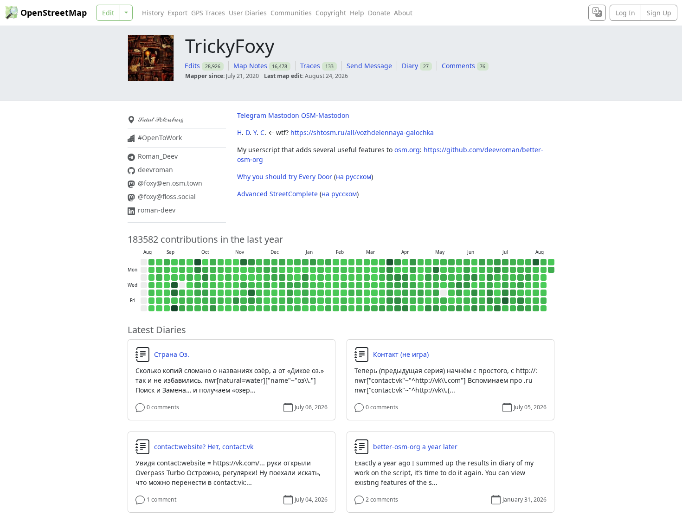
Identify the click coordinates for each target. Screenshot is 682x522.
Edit (108, 12)
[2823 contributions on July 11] (497, 308)
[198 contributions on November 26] (251, 285)
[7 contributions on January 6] (297, 277)
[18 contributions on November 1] (221, 308)
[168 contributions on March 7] (359, 308)
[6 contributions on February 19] (344, 293)
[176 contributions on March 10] (367, 277)
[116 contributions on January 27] (320, 277)
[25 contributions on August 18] (543, 277)
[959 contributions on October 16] (205, 293)
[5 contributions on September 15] (174, 270)
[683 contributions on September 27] (182, 308)
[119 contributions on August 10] (536, 270)
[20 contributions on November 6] (228, 293)
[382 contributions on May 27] (451, 285)
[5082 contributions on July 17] (505, 300)
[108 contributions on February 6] (328, 300)
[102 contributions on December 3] (259, 285)
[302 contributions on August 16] (543, 262)
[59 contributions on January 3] (290, 308)
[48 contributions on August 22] (543, 308)
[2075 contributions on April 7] (397, 277)
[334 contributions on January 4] (297, 262)
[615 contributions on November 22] (243, 308)
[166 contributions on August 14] (536, 300)
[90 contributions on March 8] (367, 262)
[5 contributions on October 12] (205, 262)
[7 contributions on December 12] (267, 300)
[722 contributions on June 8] (466, 270)
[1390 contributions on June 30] (490, 277)
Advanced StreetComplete (277, 193)
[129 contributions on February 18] (344, 285)
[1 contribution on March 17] (374, 277)
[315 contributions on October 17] (205, 300)
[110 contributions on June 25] (482, 293)
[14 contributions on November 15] (236, 308)
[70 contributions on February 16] (344, 270)
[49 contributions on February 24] (351, 277)
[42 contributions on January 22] (313, 293)
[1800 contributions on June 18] (474, 293)
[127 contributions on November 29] (251, 308)
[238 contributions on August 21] (543, 300)
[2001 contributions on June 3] (459, 285)
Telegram (251, 115)
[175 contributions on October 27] (221, 270)
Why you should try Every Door (284, 176)
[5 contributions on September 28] (190, 262)
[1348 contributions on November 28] (251, 300)
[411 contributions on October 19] (213, 262)
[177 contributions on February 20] (344, 300)
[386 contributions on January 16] (305, 300)
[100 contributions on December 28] (290, 262)
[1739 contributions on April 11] (397, 308)
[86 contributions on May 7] (428, 293)
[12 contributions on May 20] (443, 285)
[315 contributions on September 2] (159, 277)
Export (177, 12)
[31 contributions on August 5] (528, 285)
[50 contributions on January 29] (320, 293)
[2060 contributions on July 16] (505, 293)
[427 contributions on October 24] (213, 300)
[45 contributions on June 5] (459, 300)
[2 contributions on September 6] (159, 308)
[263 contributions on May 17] (443, 262)
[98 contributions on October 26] (221, 262)
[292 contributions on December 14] (274, 262)
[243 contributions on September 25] (182, 293)
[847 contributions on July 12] (505, 262)
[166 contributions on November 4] (228, 277)
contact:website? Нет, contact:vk (203, 447)
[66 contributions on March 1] (359, 262)
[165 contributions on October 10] (197, 300)
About (403, 12)
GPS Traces (208, 12)
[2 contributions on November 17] (243, 270)
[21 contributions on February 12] (336, 293)
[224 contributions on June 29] (490, 270)
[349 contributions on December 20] (274, 308)
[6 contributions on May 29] (451, 300)
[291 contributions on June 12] (466, 300)
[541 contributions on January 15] (305, 293)
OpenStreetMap (53, 12)
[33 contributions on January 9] (297, 300)
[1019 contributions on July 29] (520, 285)
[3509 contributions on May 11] (436, 270)
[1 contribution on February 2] (328, 270)
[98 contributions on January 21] (313, 285)
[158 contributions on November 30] (259, 262)
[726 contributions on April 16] (405, 293)
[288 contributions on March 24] (382, 277)
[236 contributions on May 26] (451, 277)
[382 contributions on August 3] (528, 270)
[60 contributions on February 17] (344, 277)
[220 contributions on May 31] (459, 262)
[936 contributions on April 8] (397, 285)
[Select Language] (597, 13)
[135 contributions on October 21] (213, 277)
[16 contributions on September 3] (159, 285)
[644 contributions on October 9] (197, 293)
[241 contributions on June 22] (482, 270)
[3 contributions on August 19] (543, 285)
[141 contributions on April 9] (397, 293)
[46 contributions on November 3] (228, 270)
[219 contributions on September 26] (182, 300)
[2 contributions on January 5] (297, 270)
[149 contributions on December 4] (259, 293)
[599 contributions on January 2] (290, 300)
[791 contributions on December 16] (274, 277)
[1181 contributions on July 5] (497, 262)
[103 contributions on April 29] (421, 285)
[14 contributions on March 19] (374, 293)
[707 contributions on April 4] (389, 308)
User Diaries (248, 12)
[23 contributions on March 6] (359, 300)
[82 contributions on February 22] (351, 262)
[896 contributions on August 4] (528, 277)
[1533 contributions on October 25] (213, 308)
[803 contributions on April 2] (389, 293)
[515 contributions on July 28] (520, 277)
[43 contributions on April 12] (405, 262)
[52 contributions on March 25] (382, 285)
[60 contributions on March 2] (359, 270)
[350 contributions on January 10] (297, 308)
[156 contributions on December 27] (282, 308)
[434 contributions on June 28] (490, 262)
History (153, 12)
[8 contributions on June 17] (474, 285)
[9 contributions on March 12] (367, 293)
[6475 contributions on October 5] (197, 262)
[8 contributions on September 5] (159, 300)
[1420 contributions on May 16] (436, 308)
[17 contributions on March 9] (367, 270)
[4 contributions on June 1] (459, 270)
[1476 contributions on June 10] (466, 285)
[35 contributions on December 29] (290, 270)
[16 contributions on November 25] (251, 277)
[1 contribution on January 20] (313, 277)
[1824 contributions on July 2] (490, 293)
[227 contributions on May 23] (443, 308)
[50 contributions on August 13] (536, 293)
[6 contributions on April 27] (421, 270)
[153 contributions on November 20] (243, 293)
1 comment (161, 499)
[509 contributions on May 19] (443, 277)
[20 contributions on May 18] (443, 270)
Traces (310, 65)
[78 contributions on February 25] (351, 285)
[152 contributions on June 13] (466, 308)
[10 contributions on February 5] (328, 293)
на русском (353, 176)
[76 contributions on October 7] (197, 277)
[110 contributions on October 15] (205, 285)
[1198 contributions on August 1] (520, 308)
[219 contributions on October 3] (190, 300)
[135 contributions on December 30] (290, 277)
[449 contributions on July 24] (513, 300)
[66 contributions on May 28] (451, 293)
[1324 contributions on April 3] (389, 300)
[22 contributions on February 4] (328, 285)
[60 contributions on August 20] (543, 293)
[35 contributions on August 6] (528, 293)
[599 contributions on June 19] (474, 300)
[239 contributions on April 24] (413, 300)
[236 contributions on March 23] (382, 270)
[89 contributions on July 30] (520, 293)
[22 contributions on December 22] (282, 270)
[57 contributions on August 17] (543, 270)
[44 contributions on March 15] (374, 262)
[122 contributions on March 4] (359, 285)
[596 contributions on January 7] (297, 285)
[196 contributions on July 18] (505, 308)
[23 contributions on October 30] (221, 293)
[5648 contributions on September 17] (174, 285)
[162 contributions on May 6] (428, 285)
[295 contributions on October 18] (205, 308)
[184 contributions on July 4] (490, 308)
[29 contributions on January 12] (305, 270)
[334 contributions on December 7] (267, 262)
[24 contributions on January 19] (313, 270)
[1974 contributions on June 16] (474, 277)
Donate (379, 12)
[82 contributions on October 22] (213, 285)
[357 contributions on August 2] (528, 262)
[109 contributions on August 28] (151, 293)
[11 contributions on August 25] (151, 270)
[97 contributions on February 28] (351, 308)
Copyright (330, 12)
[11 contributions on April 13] (405, 270)
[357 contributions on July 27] (520, 270)
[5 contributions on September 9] (167, 277)
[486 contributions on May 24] (451, 262)
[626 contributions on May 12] (436, 277)
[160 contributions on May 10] (436, 262)
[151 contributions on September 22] (182, 270)
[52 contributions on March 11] (367, 285)
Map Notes (250, 65)
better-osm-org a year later (415, 447)
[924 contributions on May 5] (428, 277)
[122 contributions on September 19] (174, 300)
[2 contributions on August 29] (151, 300)
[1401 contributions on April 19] (413, 262)
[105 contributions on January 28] (320, 285)
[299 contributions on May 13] (436, 285)
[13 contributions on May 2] (421, 308)
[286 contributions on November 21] (243, 300)
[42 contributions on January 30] (320, 300)
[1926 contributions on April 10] (397, 300)
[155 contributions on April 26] (421, 262)
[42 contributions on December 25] (282, 293)
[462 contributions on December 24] (282, 285)
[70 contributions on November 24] (251, 270)
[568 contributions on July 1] (490, 285)
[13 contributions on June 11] (466, 293)
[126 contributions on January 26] (320, 270)
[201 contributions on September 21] (182, 262)
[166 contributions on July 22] (513, 285)
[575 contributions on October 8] (197, 285)
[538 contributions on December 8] (267, 270)
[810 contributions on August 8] (528, 308)
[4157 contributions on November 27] (251, 293)
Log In (625, 12)
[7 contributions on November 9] (236, 262)
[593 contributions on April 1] (389, 285)
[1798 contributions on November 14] (236, 300)
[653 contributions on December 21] (282, 262)
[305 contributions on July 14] (505, 277)
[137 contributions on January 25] (320, 262)
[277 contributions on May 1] (421, 300)
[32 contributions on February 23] (351, 270)
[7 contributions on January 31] (320, 308)
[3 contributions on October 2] (190, 293)
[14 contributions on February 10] (336, 277)
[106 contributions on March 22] (382, 262)
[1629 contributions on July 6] (497, 270)
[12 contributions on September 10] (167, 285)
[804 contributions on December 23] (282, 277)
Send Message (369, 65)
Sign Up (659, 12)
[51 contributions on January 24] (313, 308)
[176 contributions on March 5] (359, 293)
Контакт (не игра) (401, 354)
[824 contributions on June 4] (459, 293)
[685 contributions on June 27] (482, 308)
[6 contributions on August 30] (151, 308)
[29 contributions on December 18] (274, 293)
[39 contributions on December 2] (259, 277)
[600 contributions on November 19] (243, 285)
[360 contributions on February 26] (351, 293)
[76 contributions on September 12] (167, 300)
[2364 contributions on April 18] (405, 308)
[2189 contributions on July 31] (520, 300)
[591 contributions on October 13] (205, 270)
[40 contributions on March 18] (374, 285)
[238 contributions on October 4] (190, 308)
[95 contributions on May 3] (428, 262)
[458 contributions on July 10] (497, 300)
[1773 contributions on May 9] (428, 308)
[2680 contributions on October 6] (197, 270)
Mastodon (283, 115)
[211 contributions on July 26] (520, 262)
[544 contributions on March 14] (367, 308)
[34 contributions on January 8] (297, 293)
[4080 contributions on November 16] (243, 262)
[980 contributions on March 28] (382, 308)
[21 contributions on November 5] (228, 285)
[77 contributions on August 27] (151, 285)
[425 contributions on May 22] (443, 300)
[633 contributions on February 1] (328, 262)
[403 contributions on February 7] (328, 308)
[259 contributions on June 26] (482, 300)
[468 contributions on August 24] (551, 270)
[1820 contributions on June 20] (474, 308)
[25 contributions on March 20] (374, 300)
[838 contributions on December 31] (290, 285)
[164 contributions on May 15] (436, 300)
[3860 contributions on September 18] (174, 293)
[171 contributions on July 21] (513, 277)
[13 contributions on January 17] (305, 308)
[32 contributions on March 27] (382, 300)
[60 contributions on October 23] (213, 293)
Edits (192, 65)
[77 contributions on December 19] (274, 300)
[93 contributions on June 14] (474, 262)
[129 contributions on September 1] (159, 270)
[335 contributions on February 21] (344, 308)
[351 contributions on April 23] (413, 293)
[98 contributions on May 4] (428, 270)
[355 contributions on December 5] (259, 300)
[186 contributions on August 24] (151, 262)
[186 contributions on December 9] (267, 277)
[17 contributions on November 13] (236, 293)
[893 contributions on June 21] (482, 262)
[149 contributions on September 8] (167, 270)
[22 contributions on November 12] (236, 285)
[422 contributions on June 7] (466, 262)
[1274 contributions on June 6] (459, 308)
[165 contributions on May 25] (451, 270)
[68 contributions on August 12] (536, 285)
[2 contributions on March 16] (374, 270)
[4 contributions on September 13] (167, 308)
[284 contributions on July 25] (513, 308)
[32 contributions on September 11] (167, 293)
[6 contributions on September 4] (159, 293)
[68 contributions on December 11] (267, 293)
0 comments (163, 407)
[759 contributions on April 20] (413, 270)
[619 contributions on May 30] (451, 308)
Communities (291, 12)
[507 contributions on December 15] (274, 270)
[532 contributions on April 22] (413, 285)
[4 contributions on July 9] (497, 293)
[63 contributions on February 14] (336, 308)
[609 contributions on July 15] (505, 285)
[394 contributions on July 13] (505, 270)
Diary (410, 65)
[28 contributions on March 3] (359, 277)
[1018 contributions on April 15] (405, 285)
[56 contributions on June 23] (482, 277)
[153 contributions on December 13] (267, 308)
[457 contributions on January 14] (305, 285)
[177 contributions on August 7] (528, 300)
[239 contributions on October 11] (197, 308)
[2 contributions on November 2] (228, 262)
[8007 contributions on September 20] (174, 308)
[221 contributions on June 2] (459, 277)
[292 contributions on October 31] (221, 300)
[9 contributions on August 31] (159, 262)
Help (357, 12)
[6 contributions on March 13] (367, 300)
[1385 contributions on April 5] (397, 262)
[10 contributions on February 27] (351, 300)
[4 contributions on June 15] (474, 270)
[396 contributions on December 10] (267, 285)
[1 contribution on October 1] (190, 285)
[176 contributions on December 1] (259, 270)
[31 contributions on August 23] (551, 262)
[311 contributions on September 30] (190, 277)
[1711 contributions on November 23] (251, 262)
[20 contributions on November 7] (228, 300)
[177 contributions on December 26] (282, 300)
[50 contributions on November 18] (243, 277)
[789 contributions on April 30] (421, 293)
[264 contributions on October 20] (213, 270)
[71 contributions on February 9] (336, 270)
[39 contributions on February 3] (328, 277)
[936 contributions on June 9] (466, 277)
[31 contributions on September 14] (174, 262)
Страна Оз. (171, 354)
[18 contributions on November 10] (236, 270)
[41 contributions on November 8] (228, 308)
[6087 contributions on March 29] (389, 262)
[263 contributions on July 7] (497, 277)
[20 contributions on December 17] (274, 285)
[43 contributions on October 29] (221, 285)
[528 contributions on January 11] (305, 262)
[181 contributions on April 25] (413, 308)
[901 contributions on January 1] (290, 293)
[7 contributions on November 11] (236, 277)
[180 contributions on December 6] (259, 308)
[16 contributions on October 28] (221, 277)
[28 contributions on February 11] (336, 285)
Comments (458, 65)
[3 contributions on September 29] (190, 270)
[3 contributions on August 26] (151, 277)
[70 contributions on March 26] (382, 293)
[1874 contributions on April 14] (405, 277)
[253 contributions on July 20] (513, 270)
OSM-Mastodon (325, 115)
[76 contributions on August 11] (536, 277)
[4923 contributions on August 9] (536, 262)
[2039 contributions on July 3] (490, 300)
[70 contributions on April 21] (413, 277)
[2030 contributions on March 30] (389, 270)
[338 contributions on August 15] (536, 308)
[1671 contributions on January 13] (305, 277)
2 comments (382, 499)
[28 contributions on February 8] (336, 262)
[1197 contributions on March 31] (389, 277)
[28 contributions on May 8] (428, 300)
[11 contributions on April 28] (421, 277)
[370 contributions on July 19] (513, 262)
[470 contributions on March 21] (374, 308)
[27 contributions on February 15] (344, 262)
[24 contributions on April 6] (397, 270)
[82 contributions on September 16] (174, 277)
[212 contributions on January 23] (313, 300)
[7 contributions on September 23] (182, 277)
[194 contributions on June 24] (482, 285)
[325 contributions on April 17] (405, 300)
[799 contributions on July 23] (513, 293)
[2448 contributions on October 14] (205, 277)
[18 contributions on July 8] (497, 285)
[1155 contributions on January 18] (313, 262)
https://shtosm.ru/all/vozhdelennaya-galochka (362, 132)
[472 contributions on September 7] (167, 262)
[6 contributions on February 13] (336, 300)
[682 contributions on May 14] (436, 293)
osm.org (407, 149)
